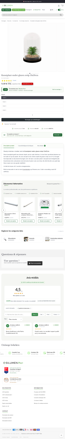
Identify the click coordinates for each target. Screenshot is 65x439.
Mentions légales (6, 437)
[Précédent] (3, 210)
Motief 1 (4, 101)
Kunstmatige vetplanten (24, 20)
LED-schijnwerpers (7, 394)
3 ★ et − (56, 314)
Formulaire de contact (7, 415)
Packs (43, 9)
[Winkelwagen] (62, 5)
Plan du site (25, 437)
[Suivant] (61, 210)
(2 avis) (14, 80)
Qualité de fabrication (24, 308)
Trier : (5, 319)
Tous (35, 314)
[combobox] (32, 14)
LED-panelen (5, 392)
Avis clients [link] (41, 145)
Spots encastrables (7, 403)
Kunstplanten (15, 20)
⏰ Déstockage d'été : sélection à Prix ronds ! (32, 1)
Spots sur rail (5, 406)
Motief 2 (4, 105)
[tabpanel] (32, 161)
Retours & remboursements (41, 403)
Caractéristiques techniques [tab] (25, 145)
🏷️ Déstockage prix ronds (19, 9)
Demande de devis (7, 420)
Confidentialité (15, 437)
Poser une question (35, 263)
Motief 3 (4, 97)
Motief (3, 94)
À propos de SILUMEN (39, 392)
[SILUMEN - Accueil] (32, 363)
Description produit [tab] (9, 145)
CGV (21, 437)
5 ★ (42, 314)
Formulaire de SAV (7, 417)
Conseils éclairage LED (40, 397)
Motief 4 (4, 110)
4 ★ (48, 314)
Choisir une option (11, 221)
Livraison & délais (38, 400)
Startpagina (3, 20)
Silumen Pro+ (37, 9)
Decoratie (9, 20)
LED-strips (5, 397)
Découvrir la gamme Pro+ (53, 183)
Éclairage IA (29, 9)
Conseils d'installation (39, 394)
